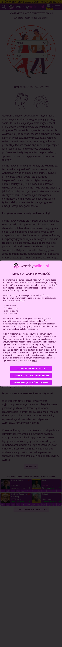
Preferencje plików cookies (31, 382)
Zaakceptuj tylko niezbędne (31, 375)
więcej (34, 360)
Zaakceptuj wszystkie (31, 368)
